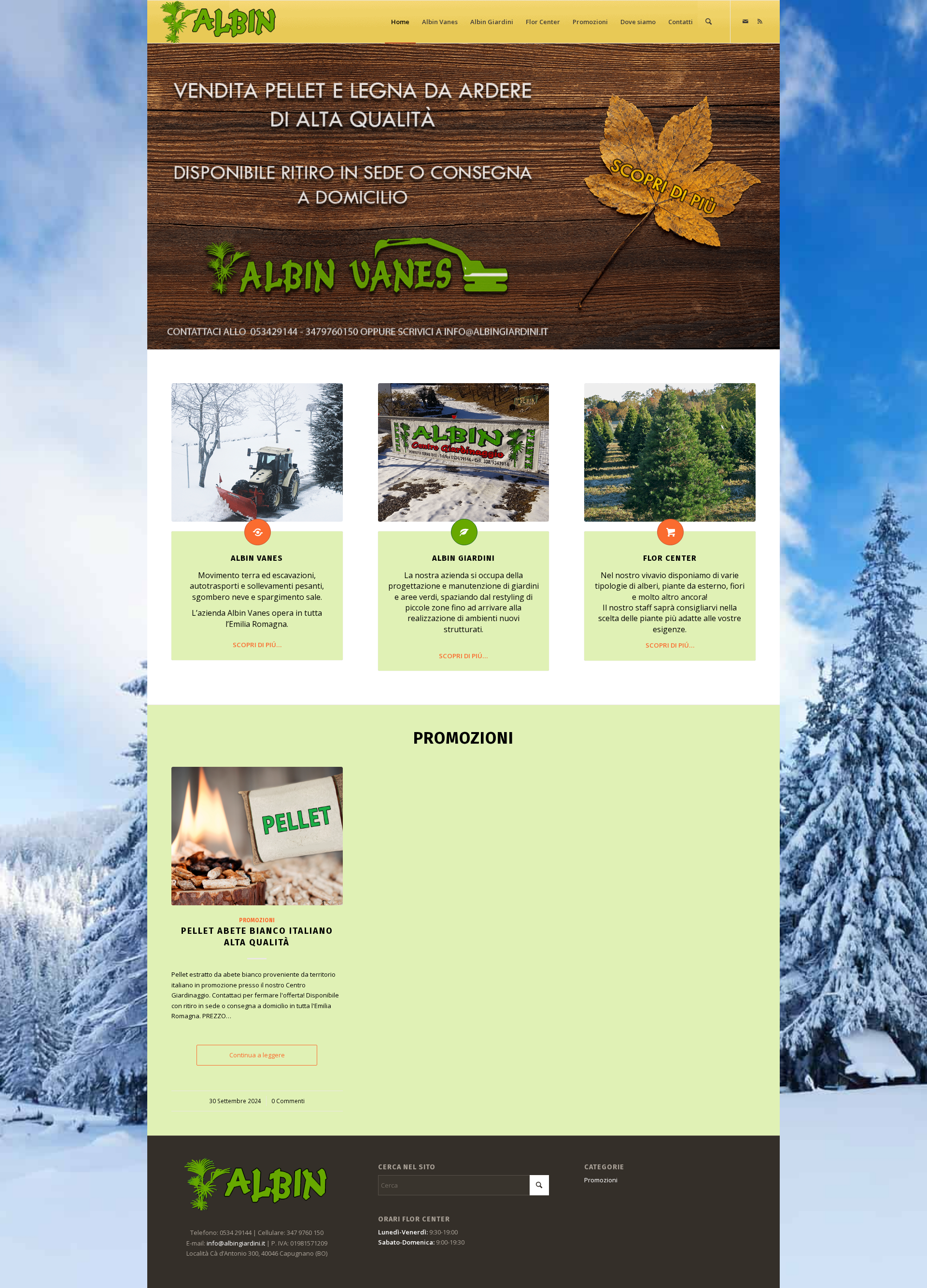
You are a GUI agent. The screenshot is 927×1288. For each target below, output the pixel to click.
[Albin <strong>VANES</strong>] (257, 532)
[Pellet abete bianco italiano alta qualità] (257, 836)
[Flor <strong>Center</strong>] (670, 532)
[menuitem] (400, 21)
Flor (670, 558)
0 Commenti (288, 1101)
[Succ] (741, 897)
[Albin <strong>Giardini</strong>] (464, 532)
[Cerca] (708, 21)
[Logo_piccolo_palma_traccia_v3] (219, 21)
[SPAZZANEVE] (257, 452)
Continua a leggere (257, 1055)
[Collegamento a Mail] (745, 21)
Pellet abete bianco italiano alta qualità (257, 937)
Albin (257, 558)
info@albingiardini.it (236, 1243)
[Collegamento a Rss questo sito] (760, 21)
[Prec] (185, 897)
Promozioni (257, 920)
